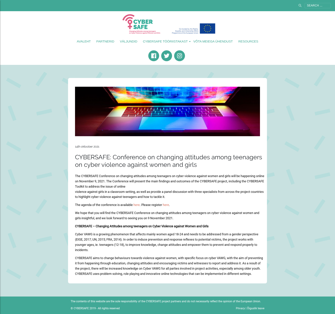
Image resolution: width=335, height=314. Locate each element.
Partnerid (105, 41)
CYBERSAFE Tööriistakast (165, 41)
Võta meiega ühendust (213, 41)
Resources (248, 41)
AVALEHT (84, 41)
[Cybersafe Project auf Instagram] (180, 55)
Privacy (240, 308)
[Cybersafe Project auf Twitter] (167, 55)
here (136, 205)
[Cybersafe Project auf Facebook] (154, 55)
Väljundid (128, 41)
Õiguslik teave (255, 308)
